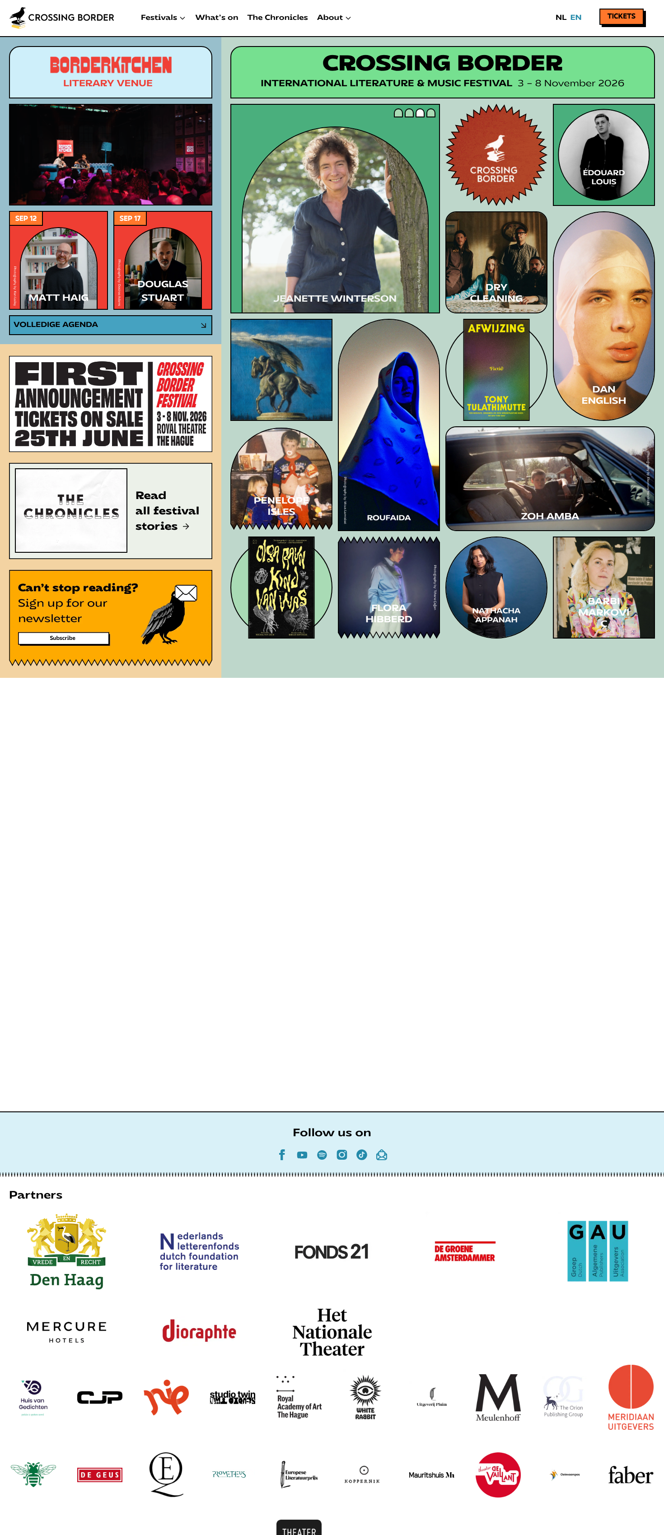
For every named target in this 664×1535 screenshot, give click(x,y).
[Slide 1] (398, 112)
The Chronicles (278, 18)
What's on (216, 18)
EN (575, 18)
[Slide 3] (420, 112)
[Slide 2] (409, 112)
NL (561, 18)
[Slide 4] (430, 112)
